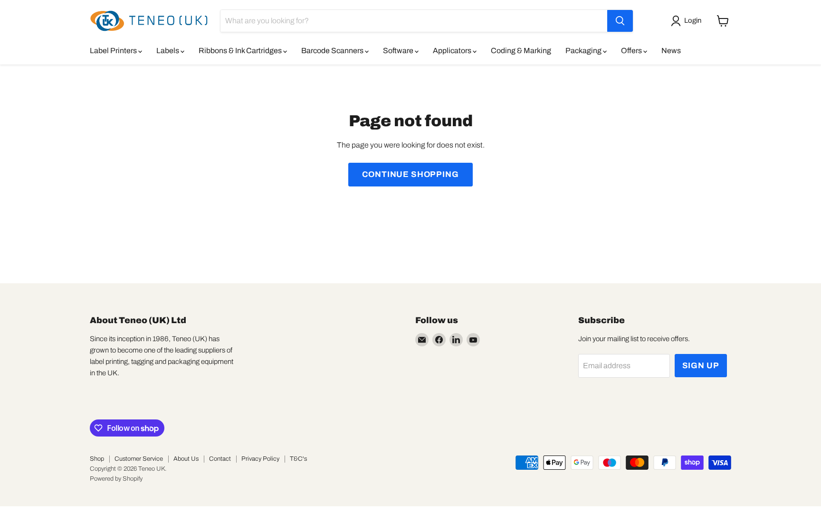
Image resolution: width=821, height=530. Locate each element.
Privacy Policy (260, 459)
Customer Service (139, 459)
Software (399, 50)
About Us (186, 459)
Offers (632, 50)
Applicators (453, 50)
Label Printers (114, 50)
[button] (688, 21)
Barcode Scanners (333, 50)
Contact (220, 459)
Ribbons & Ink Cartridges (241, 50)
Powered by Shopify (116, 478)
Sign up (700, 365)
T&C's (298, 459)
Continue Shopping (410, 174)
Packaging (584, 50)
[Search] (620, 21)
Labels (168, 50)
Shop (97, 459)
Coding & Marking (521, 50)
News (671, 50)
